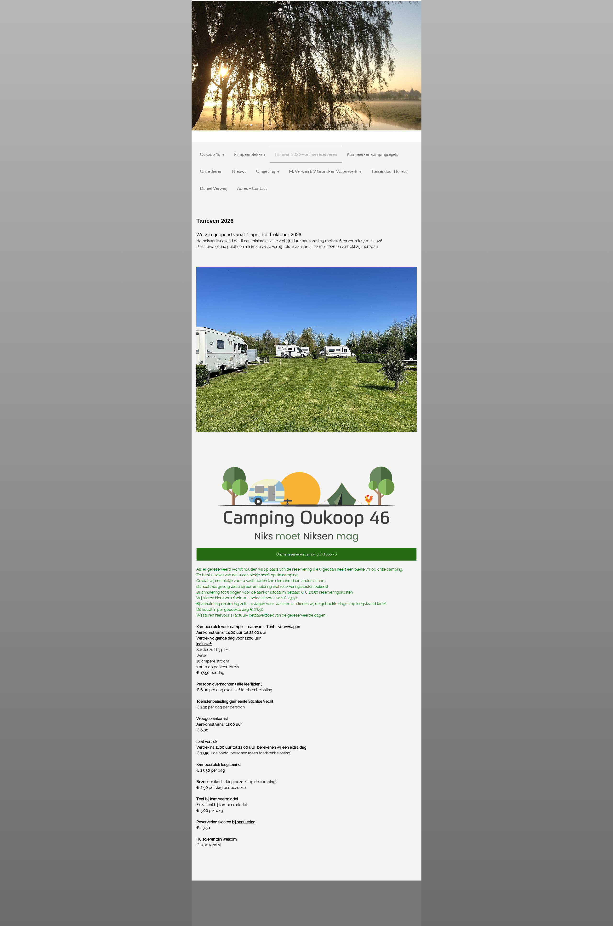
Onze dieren (211, 171)
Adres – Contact (252, 188)
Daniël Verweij (213, 188)
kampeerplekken (249, 154)
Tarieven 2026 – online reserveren (305, 154)
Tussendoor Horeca (389, 171)
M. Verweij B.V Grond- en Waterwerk (323, 171)
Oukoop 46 (210, 154)
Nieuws (239, 171)
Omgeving (265, 171)
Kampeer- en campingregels (372, 154)
